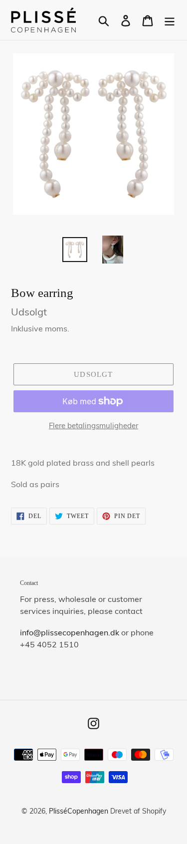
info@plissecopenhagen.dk (69, 632)
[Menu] (170, 19)
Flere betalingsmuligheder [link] (93, 425)
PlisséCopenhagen (78, 811)
